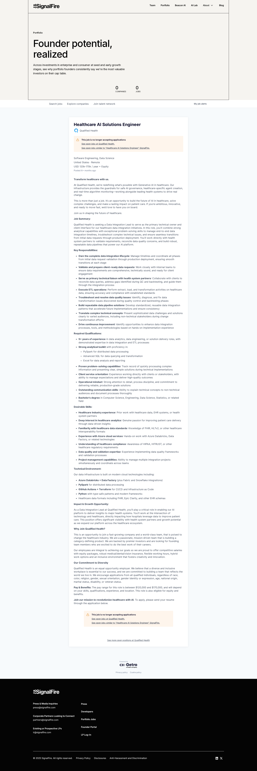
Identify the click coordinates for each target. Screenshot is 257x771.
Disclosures (100, 758)
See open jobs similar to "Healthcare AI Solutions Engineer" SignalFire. (116, 148)
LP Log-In (86, 734)
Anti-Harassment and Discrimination (128, 758)
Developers (87, 711)
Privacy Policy (83, 758)
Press (84, 704)
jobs (55, 103)
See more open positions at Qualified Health (128, 640)
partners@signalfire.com (45, 719)
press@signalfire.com (44, 707)
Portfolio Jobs (88, 719)
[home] (46, 6)
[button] (208, 5)
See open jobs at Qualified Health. (98, 143)
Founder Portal (89, 727)
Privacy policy (122, 672)
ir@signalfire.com (42, 732)
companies (78, 103)
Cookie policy (135, 672)
